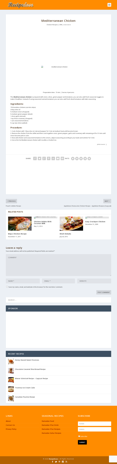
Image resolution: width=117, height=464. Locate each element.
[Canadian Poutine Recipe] (11, 398)
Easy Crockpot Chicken (95, 221)
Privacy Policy (11, 429)
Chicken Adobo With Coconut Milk (43, 222)
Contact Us (10, 425)
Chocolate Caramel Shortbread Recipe (30, 369)
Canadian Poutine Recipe (25, 397)
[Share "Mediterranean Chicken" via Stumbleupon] (53, 158)
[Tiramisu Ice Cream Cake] (11, 389)
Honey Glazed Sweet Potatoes (27, 360)
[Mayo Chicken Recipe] (20, 224)
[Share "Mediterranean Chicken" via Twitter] (39, 158)
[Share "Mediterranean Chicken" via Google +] (44, 158)
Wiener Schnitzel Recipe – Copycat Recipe (31, 378)
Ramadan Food (48, 421)
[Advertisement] (58, 46)
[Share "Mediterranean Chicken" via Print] (62, 158)
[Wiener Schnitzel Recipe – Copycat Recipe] (11, 380)
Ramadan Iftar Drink (50, 425)
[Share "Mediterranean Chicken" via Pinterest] (48, 158)
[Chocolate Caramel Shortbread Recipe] (11, 371)
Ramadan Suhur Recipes (51, 433)
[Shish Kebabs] (71, 224)
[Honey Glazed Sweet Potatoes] (11, 361)
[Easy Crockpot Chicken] (97, 217)
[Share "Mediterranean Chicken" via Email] (58, 158)
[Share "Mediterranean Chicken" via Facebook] (35, 158)
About (8, 421)
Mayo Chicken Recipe (17, 234)
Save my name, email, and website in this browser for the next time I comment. (35, 287)
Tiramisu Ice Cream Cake (25, 388)
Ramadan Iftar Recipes (51, 429)
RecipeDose (53, 459)
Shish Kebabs (65, 234)
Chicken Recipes (52, 25)
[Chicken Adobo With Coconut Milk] (45, 217)
